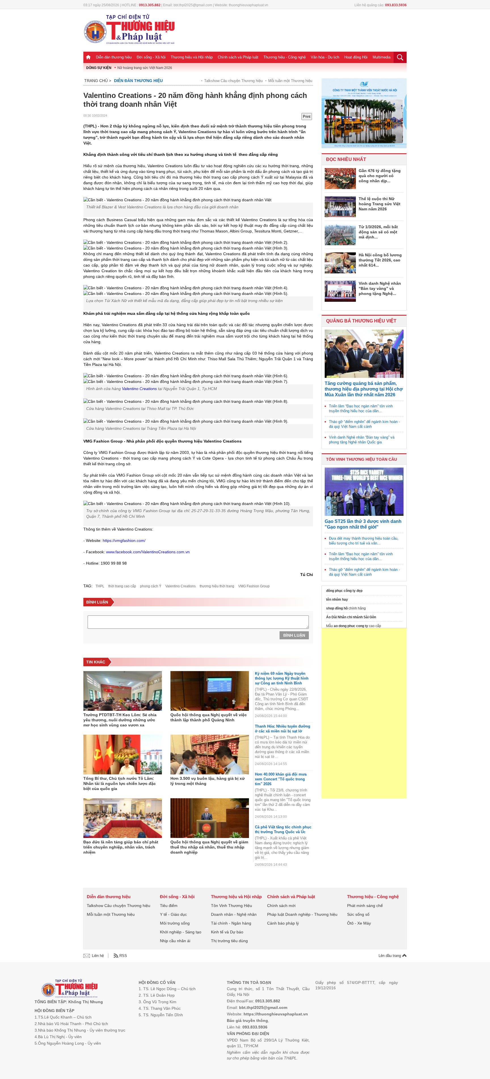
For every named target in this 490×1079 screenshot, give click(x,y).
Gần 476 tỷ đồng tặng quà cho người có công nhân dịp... (380, 175)
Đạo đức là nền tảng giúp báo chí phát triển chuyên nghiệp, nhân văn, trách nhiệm (120, 847)
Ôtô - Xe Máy (359, 923)
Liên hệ (98, 956)
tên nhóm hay (337, 600)
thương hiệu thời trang (217, 586)
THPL (100, 586)
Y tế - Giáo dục (173, 914)
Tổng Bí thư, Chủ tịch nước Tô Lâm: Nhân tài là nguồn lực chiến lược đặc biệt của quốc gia (119, 783)
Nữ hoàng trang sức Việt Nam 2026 (144, 68)
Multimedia (381, 57)
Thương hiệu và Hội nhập (192, 57)
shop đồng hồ (337, 608)
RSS (123, 956)
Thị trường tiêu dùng (229, 940)
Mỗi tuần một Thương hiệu (290, 81)
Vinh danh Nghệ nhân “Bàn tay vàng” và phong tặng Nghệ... (380, 288)
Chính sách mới (281, 905)
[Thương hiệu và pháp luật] (69, 989)
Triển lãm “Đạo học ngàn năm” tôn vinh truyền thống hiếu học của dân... (361, 408)
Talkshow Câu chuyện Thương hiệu (233, 81)
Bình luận (294, 635)
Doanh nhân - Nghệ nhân (234, 914)
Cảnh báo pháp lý (283, 923)
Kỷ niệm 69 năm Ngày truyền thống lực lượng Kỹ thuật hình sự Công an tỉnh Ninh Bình (282, 678)
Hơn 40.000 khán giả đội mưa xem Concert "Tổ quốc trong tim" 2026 (281, 779)
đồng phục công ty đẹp (344, 591)
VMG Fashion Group (254, 586)
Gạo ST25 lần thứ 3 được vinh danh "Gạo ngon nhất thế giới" (363, 524)
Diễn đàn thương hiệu (114, 57)
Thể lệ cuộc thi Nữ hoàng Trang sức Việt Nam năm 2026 (379, 203)
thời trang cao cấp (122, 586)
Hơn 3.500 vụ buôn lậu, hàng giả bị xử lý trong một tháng (207, 781)
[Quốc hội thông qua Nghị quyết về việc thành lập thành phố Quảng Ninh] (209, 691)
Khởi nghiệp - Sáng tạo (180, 932)
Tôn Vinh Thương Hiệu (231, 905)
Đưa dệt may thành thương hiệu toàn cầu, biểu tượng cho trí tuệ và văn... (363, 540)
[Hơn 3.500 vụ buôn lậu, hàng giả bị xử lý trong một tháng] (209, 754)
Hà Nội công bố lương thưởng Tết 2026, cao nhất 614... (380, 260)
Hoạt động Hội (356, 57)
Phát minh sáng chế (365, 905)
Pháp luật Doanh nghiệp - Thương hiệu (302, 914)
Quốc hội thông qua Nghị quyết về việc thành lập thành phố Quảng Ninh (208, 717)
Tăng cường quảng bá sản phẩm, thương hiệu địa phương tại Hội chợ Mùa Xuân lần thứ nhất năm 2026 (364, 389)
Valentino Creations (180, 586)
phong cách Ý (150, 586)
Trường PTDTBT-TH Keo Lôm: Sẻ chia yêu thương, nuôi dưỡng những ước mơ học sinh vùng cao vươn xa (120, 720)
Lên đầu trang (390, 956)
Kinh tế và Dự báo (227, 932)
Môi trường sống (175, 923)
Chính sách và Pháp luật (238, 57)
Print (307, 116)
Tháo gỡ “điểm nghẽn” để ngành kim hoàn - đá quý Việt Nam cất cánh (364, 424)
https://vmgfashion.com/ (124, 540)
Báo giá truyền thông (247, 1020)
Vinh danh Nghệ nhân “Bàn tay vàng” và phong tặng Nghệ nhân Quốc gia (361, 439)
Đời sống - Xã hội (151, 57)
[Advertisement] (364, 713)
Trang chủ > (97, 80)
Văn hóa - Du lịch (325, 57)
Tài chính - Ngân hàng (231, 923)
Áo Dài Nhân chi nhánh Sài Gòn (351, 617)
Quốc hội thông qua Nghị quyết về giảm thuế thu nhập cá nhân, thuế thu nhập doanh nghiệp (209, 847)
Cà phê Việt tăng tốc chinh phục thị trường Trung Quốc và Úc (283, 829)
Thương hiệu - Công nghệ (284, 57)
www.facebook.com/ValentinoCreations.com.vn (148, 552)
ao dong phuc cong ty (351, 626)
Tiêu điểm (169, 905)
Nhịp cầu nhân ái (175, 940)
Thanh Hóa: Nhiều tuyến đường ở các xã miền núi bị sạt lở (282, 728)
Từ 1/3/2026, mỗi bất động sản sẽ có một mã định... (378, 232)
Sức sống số (358, 914)
